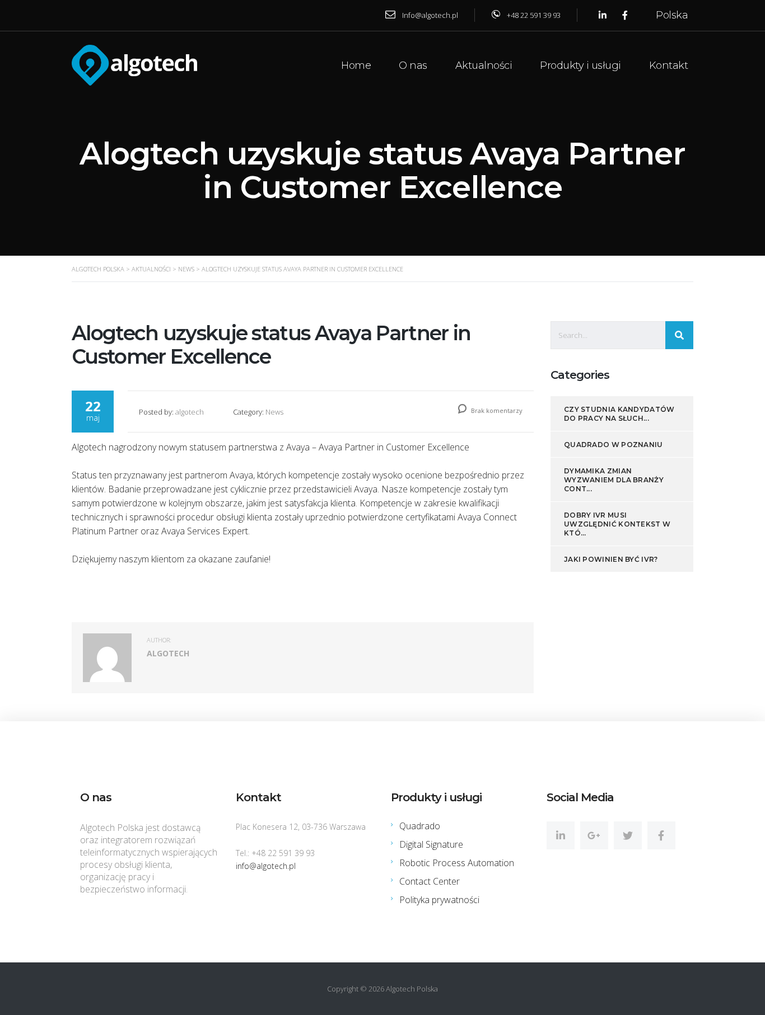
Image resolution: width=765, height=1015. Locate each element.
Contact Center (429, 881)
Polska (672, 15)
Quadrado (419, 826)
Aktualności (483, 65)
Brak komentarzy (496, 410)
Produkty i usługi (580, 65)
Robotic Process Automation (456, 863)
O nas (413, 65)
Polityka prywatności (439, 900)
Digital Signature (431, 844)
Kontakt (668, 65)
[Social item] (561, 835)
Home (356, 65)
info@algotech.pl (266, 866)
